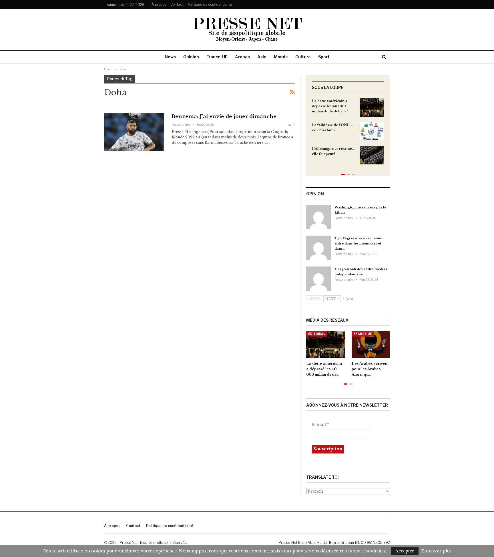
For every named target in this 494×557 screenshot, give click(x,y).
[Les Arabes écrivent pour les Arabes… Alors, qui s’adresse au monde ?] (371, 344)
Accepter (404, 551)
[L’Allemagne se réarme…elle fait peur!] (372, 155)
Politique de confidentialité (210, 4)
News (170, 56)
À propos (159, 4)
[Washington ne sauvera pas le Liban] (318, 217)
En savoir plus (436, 551)
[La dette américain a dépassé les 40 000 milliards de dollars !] (372, 107)
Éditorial (316, 333)
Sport (324, 56)
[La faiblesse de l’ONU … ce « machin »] (372, 131)
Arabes (242, 56)
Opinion (191, 56)
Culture (303, 56)
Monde (281, 56)
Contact (177, 4)
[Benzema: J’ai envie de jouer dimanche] (134, 132)
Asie (261, 56)
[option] (348, 134)
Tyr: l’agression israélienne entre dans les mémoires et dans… (358, 243)
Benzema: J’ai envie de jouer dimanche (224, 117)
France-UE (217, 56)
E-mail (320, 424)
